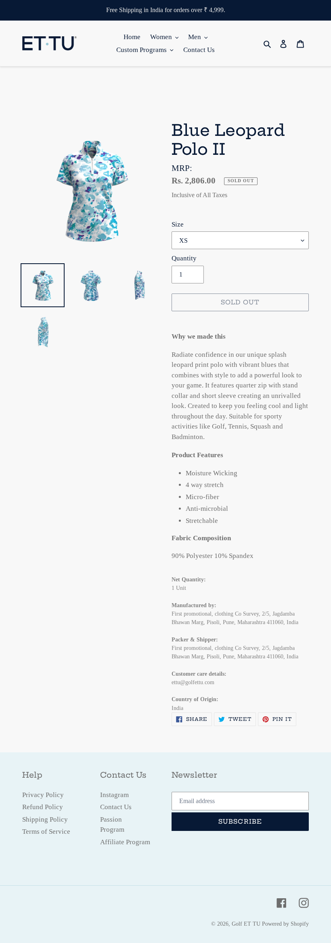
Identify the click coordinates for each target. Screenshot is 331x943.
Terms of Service (46, 831)
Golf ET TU (246, 924)
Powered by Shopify (285, 924)
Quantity (184, 258)
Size (178, 224)
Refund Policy (42, 807)
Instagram (114, 795)
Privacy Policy (43, 795)
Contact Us (116, 807)
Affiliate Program (125, 842)
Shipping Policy (45, 819)
